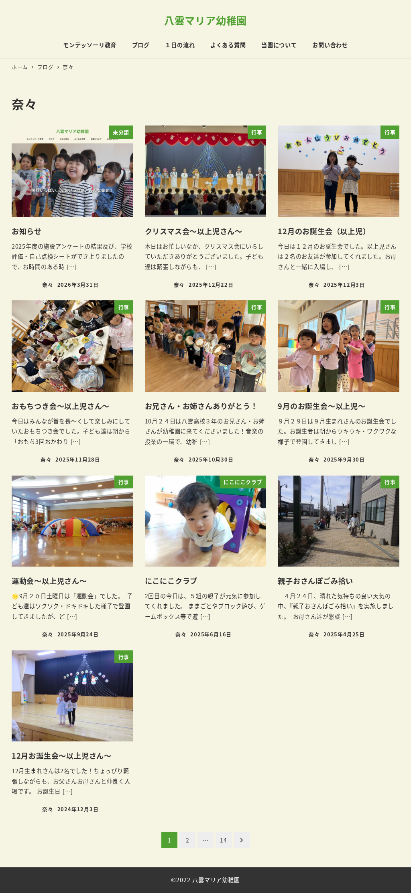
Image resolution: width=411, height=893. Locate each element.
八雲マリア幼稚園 (205, 20)
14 (223, 840)
